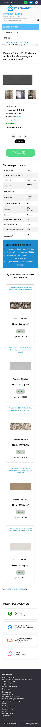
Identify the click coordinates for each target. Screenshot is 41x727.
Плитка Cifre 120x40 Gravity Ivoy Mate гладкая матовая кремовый (20, 530)
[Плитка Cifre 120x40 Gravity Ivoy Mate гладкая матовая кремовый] (20, 547)
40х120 (20, 589)
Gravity (26, 42)
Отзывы (4, 711)
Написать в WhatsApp (9, 686)
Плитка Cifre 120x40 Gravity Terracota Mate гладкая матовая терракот (20, 470)
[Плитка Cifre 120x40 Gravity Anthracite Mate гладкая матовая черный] (17, 80)
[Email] (20, 2)
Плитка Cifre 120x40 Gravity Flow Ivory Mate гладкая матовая (20, 409)
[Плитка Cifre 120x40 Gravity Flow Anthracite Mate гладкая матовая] (20, 305)
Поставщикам (6, 692)
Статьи (4, 703)
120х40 (14, 589)
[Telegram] (31, 2)
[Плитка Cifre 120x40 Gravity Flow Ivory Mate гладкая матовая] (20, 426)
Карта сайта (6, 715)
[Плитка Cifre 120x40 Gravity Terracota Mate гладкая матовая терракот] (20, 486)
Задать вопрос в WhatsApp (20, 152)
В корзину (20, 141)
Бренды (7, 38)
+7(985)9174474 (12, 14)
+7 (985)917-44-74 (8, 682)
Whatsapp (26, 2)
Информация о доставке (10, 696)
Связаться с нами (8, 709)
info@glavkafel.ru (8, 684)
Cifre (20, 42)
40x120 (8, 589)
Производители (11, 42)
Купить (20, 331)
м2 (26, 136)
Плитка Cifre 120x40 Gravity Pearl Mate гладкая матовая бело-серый (20, 350)
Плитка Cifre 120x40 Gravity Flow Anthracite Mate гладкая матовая (20, 288)
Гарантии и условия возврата (12, 701)
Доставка (14, 2)
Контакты (6, 2)
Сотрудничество (7, 694)
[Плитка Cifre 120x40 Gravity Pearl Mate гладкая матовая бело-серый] (20, 366)
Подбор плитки (11, 32)
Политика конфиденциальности (13, 699)
